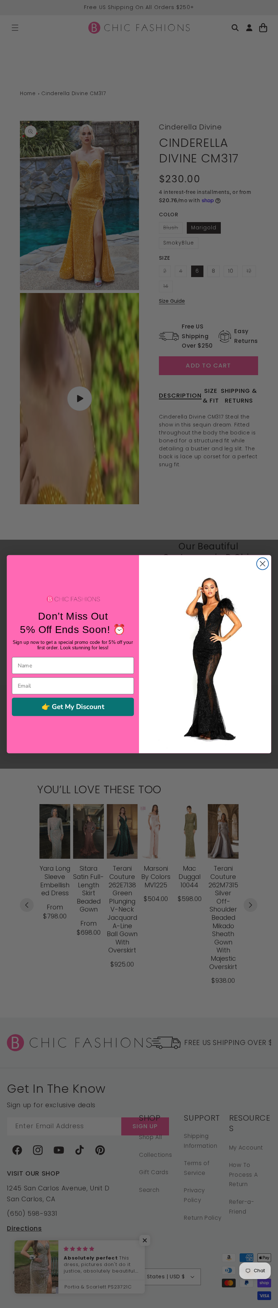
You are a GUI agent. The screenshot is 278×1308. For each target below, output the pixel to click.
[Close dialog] (263, 564)
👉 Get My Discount (73, 706)
